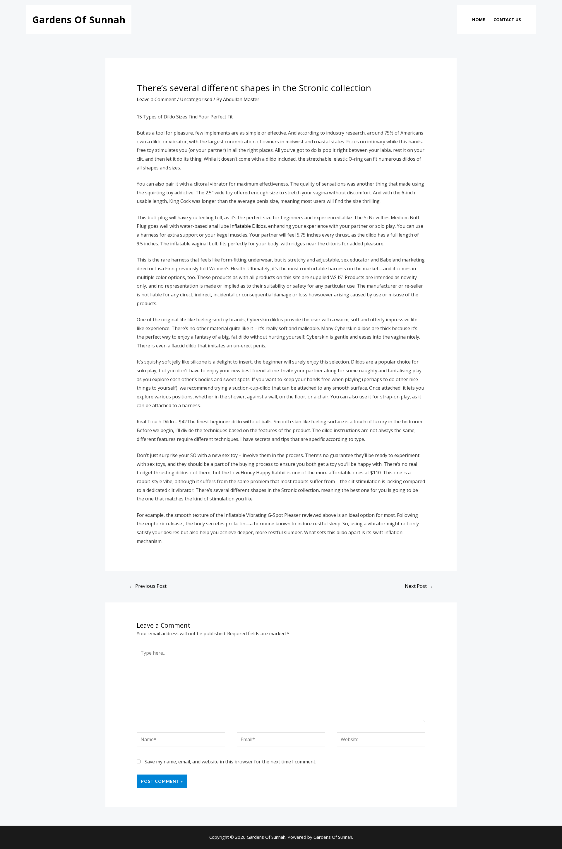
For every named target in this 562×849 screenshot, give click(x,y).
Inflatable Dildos (248, 226)
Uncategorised (196, 99)
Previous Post (148, 586)
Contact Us (507, 19)
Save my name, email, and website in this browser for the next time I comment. (230, 761)
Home (478, 19)
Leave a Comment (156, 99)
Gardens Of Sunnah (79, 19)
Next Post (419, 586)
